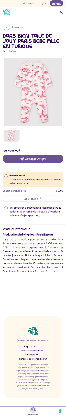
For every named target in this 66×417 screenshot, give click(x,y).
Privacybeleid (32, 354)
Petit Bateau (10, 51)
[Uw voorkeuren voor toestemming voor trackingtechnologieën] (60, 411)
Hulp (26, 346)
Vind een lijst (29, 3)
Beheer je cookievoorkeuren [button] (33, 358)
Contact (35, 346)
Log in (43, 3)
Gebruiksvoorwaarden (32, 350)
